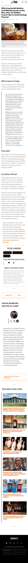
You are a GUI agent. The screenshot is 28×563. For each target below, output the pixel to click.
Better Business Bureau (17, 159)
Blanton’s (20, 203)
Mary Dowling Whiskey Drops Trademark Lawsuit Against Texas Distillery (13, 495)
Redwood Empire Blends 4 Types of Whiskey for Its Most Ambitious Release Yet (14, 431)
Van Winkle (7, 255)
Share (4, 21)
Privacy (10, 552)
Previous (9, 295)
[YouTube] (8, 262)
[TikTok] (13, 262)
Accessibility (15, 552)
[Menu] (2, 2)
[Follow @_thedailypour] (17, 543)
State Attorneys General (14, 161)
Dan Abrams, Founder (21, 554)
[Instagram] (14, 543)
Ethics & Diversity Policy (7, 554)
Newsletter (5, 552)
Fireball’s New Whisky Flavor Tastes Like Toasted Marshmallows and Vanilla (14, 517)
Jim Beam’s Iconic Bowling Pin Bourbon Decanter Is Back (12, 452)
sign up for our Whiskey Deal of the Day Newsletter (14, 240)
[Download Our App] (22, 1)
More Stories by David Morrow (11, 377)
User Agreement (22, 552)
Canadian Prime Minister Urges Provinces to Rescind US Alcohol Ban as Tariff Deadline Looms (14, 473)
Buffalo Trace (7, 252)
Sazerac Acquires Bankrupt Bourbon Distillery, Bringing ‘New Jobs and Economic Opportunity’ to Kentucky (14, 409)
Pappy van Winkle (17, 252)
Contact (14, 554)
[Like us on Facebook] (21, 543)
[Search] (26, 2)
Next (19, 295)
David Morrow (4, 19)
